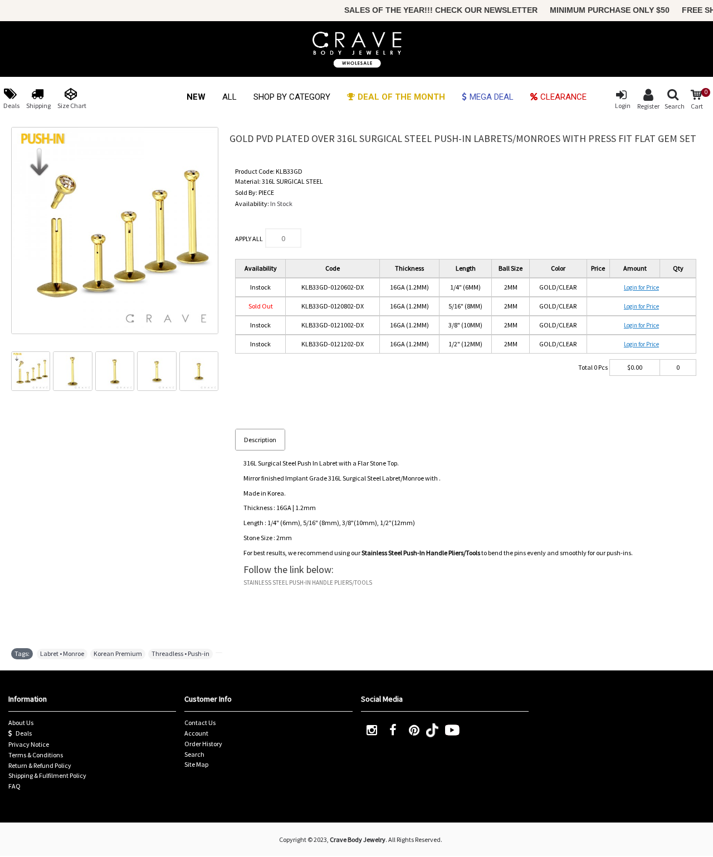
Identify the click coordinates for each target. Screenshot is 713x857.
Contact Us (200, 722)
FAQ (14, 786)
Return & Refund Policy (39, 765)
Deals (24, 733)
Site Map (196, 764)
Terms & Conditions (35, 755)
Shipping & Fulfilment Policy (47, 775)
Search (194, 754)
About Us (20, 722)
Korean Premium (118, 653)
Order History (203, 744)
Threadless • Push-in (180, 653)
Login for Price (641, 287)
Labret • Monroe (62, 653)
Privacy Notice (28, 744)
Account (196, 733)
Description (260, 439)
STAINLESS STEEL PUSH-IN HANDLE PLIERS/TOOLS (307, 582)
